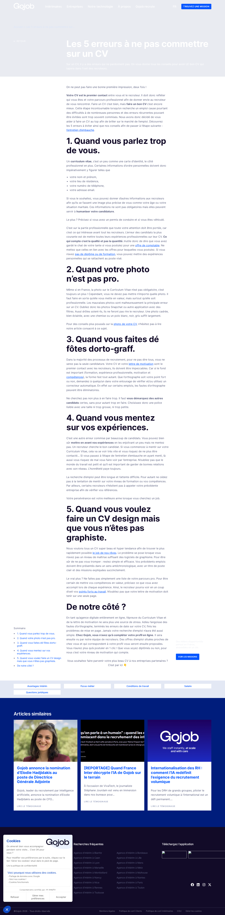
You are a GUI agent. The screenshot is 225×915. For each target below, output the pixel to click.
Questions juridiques (37, 692)
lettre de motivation (141, 363)
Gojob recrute (145, 6)
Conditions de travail (138, 686)
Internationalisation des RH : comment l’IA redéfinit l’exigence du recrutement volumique (176, 775)
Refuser (15, 897)
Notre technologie (100, 6)
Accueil (18, 27)
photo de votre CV (125, 324)
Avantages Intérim (37, 686)
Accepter (61, 897)
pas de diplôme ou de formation (95, 254)
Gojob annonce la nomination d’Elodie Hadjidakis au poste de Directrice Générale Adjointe (43, 775)
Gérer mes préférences (37, 897)
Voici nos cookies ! (17, 879)
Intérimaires (53, 6)
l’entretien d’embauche (80, 130)
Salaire (188, 686)
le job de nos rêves (104, 552)
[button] (7, 909)
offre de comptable (147, 245)
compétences (74, 377)
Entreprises (75, 6)
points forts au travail (92, 591)
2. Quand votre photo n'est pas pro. (36, 638)
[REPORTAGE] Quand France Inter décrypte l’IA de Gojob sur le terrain (112, 772)
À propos (124, 6)
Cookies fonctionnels (19, 882)
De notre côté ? (25, 665)
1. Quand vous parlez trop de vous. (36, 633)
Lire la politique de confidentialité (22, 865)
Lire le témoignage (29, 806)
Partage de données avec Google (24, 876)
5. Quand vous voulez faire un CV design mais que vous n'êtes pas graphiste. (39, 659)
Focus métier (87, 686)
